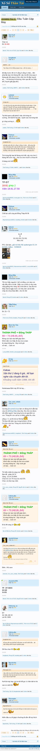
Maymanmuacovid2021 (9, 219)
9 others (22, 127)
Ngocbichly (12, 663)
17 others (28, 317)
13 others (25, 351)
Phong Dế (9, 297)
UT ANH (15, 127)
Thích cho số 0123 (11, 50)
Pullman (11, 135)
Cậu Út (11, 691)
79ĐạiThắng (12, 304)
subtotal (11, 95)
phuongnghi (17, 351)
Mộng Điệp (12, 174)
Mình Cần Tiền (13, 325)
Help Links (21, 7)
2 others (25, 691)
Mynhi (4, 50)
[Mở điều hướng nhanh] (37, 15)
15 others (21, 297)
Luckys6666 (30, 266)
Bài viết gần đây (18, 10)
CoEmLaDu (12, 496)
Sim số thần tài (6, 531)
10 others (25, 531)
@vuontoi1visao (13, 409)
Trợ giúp (37, 746)
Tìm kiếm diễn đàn (6, 10)
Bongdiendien (17, 691)
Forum (5, 7)
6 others (23, 87)
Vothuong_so (13, 606)
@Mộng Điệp (12, 411)
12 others (31, 487)
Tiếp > (31, 30)
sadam (4, 87)
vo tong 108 (18, 394)
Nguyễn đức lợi (22, 487)
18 (28, 30)
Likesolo (5, 573)
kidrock (11, 227)
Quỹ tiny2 (12, 35)
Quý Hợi (19, 50)
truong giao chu (18, 197)
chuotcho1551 (13, 581)
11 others (24, 655)
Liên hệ (31, 746)
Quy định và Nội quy (34, 748)
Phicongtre (12, 698)
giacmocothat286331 (8, 197)
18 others (29, 219)
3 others (25, 723)
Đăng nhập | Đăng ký (31, 1)
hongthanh (12, 58)
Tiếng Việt (3, 746)
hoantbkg (17, 219)
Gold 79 (11, 442)
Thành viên (13, 7)
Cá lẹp (11, 359)
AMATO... (15, 87)
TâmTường (10, 87)
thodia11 (15, 317)
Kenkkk (23, 219)
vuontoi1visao (13, 538)
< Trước (4, 30)
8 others (24, 167)
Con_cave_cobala (14, 402)
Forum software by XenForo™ (8, 748)
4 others (28, 573)
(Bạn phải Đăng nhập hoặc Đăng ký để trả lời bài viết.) (25, 730)
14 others (26, 50)
